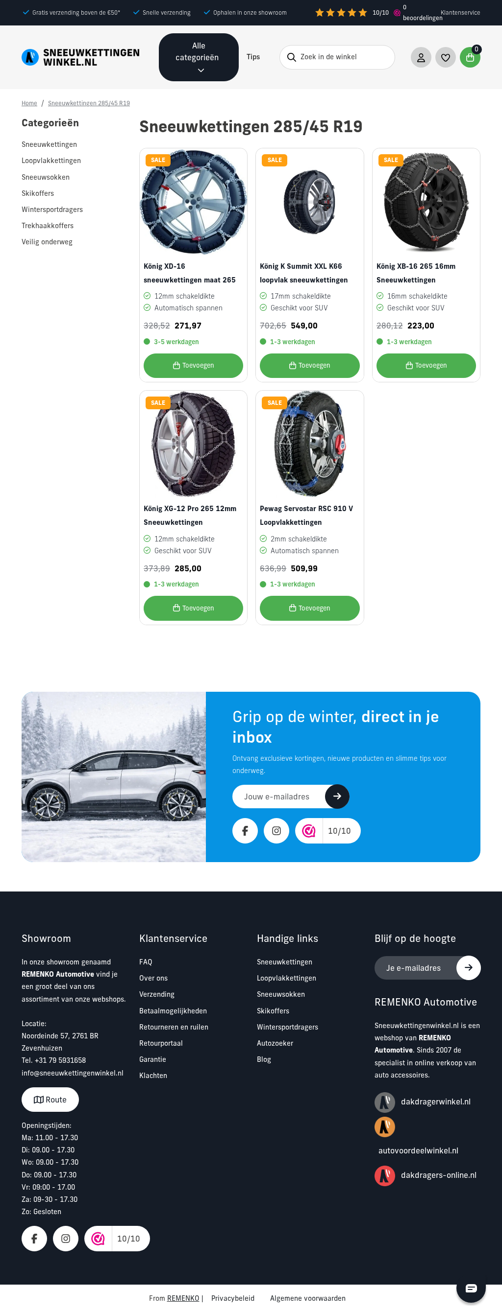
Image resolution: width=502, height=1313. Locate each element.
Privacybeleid (232, 1298)
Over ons (153, 978)
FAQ (145, 962)
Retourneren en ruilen (173, 1027)
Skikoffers (273, 1011)
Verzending (157, 994)
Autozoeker (275, 1043)
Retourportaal (161, 1043)
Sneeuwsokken (281, 994)
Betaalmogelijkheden (173, 1011)
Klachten (153, 1075)
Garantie (152, 1059)
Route (55, 1099)
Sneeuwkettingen (284, 962)
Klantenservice (460, 12)
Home (29, 103)
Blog (264, 1059)
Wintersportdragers (287, 1027)
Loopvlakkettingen (286, 978)
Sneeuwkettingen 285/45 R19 (89, 103)
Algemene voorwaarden (308, 1298)
